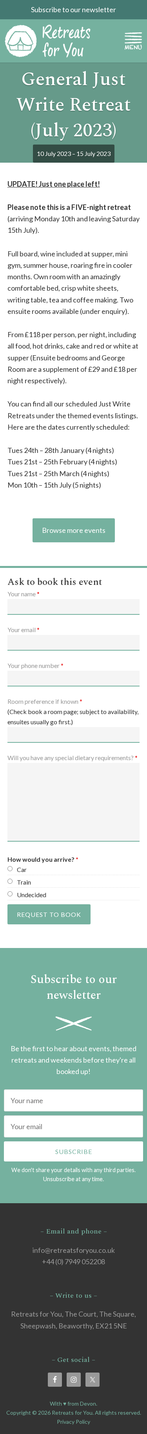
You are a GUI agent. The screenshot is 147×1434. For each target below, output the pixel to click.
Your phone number (35, 665)
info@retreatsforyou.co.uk (74, 1250)
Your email (23, 629)
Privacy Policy (73, 1421)
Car (22, 869)
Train (24, 882)
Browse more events (73, 530)
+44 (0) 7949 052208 (73, 1261)
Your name (23, 593)
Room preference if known (44, 701)
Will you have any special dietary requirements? (72, 757)
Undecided (31, 894)
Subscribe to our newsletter (73, 9)
